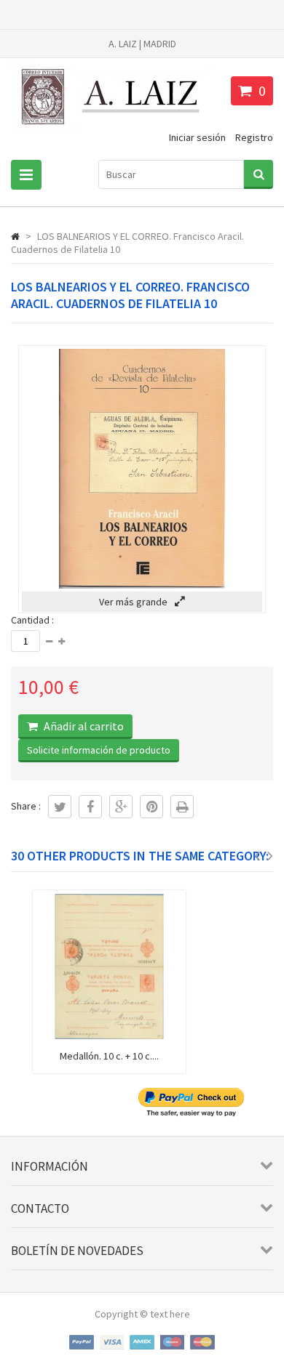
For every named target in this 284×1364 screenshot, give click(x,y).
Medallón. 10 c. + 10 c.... (109, 1055)
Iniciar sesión (197, 137)
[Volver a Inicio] (15, 236)
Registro (254, 137)
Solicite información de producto (98, 749)
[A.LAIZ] (112, 130)
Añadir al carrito (83, 726)
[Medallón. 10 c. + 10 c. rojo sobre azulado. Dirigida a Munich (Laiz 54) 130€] (109, 1035)
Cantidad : (32, 619)
